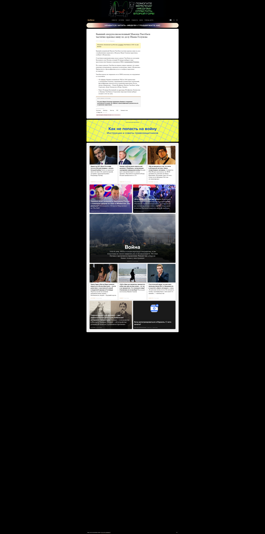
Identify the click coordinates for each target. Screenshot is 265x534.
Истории (121, 20)
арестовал (122, 90)
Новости (114, 20)
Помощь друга (149, 20)
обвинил (103, 79)
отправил (120, 44)
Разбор (128, 20)
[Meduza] (90, 20)
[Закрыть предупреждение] (176, 532)
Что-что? (105, 112)
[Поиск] (173, 20)
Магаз (141, 20)
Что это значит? (106, 532)
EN (177, 20)
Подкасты (135, 20)
